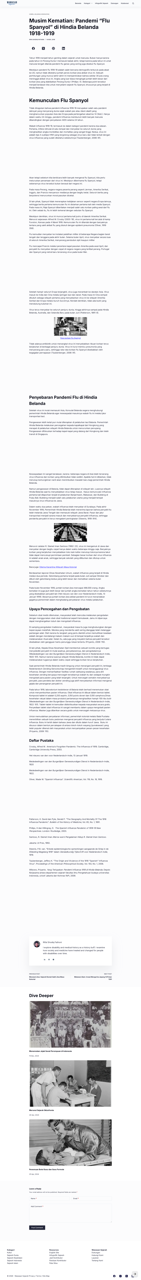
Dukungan (114, 3)
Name (34, 1198)
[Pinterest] (53, 48)
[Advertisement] (70, 157)
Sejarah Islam (12, 1263)
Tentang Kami (97, 1260)
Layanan (95, 1258)
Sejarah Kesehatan (42, 14)
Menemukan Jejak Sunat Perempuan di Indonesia (50, 1051)
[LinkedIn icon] (44, 959)
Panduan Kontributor (57, 1260)
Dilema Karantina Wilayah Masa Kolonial (58, 567)
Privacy (32, 1276)
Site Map (46, 1276)
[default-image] (12, 3)
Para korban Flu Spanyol (70, 338)
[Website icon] (49, 959)
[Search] (133, 3)
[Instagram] (120, 1276)
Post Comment (37, 1228)
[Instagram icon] (53, 959)
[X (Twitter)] (43, 48)
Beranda (78, 3)
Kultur (9, 1252)
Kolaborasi (125, 3)
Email (76, 1198)
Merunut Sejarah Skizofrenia (41, 1110)
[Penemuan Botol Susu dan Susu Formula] (70, 1142)
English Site (54, 1252)
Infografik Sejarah (101, 3)
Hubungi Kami (97, 1255)
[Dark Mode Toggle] (135, 1274)
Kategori (87, 3)
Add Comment (37, 1206)
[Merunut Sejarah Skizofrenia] (70, 1083)
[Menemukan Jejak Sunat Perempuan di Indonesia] (70, 1024)
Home (31, 14)
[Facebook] (33, 48)
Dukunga (95, 1252)
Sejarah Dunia (13, 1255)
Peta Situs (53, 1263)
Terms (38, 1276)
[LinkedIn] (63, 48)
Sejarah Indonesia (14, 1260)
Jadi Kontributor (56, 1258)
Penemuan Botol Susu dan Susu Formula (46, 1169)
